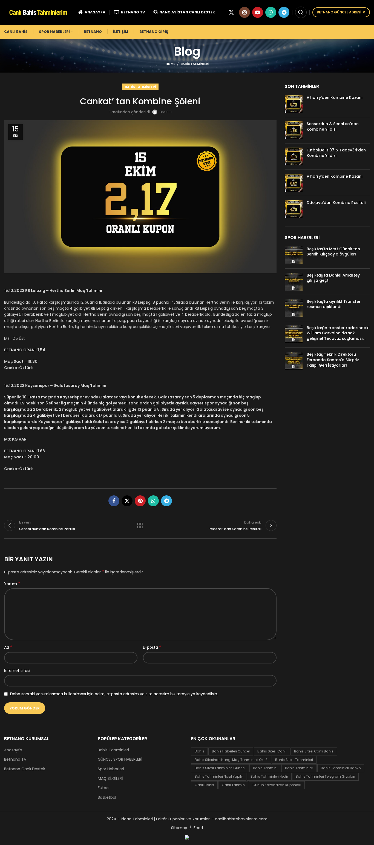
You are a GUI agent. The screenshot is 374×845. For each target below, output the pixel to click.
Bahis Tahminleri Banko (341, 768)
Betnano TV (15, 759)
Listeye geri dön (140, 525)
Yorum (12, 584)
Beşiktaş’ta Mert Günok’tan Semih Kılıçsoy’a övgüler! (333, 251)
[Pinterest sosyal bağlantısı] (140, 500)
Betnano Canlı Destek (24, 769)
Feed (198, 827)
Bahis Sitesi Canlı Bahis (313, 751)
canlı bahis (204, 785)
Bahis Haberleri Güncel (231, 751)
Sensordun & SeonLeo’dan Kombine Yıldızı (333, 126)
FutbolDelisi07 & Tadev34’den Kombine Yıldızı (336, 152)
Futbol (104, 788)
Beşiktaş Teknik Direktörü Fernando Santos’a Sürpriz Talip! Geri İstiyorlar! (333, 360)
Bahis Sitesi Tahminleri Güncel (220, 768)
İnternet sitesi (17, 670)
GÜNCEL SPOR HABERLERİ (120, 759)
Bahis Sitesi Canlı (271, 751)
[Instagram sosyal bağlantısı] (244, 12)
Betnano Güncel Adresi (339, 12)
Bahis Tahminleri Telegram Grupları (325, 776)
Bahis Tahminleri (195, 64)
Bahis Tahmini (265, 768)
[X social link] (231, 12)
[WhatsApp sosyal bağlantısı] (270, 12)
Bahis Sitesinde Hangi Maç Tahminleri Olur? (231, 759)
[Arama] (300, 12)
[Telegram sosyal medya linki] (283, 12)
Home (170, 64)
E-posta (152, 647)
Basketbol (107, 797)
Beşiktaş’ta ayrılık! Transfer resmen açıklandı (334, 304)
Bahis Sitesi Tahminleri (294, 759)
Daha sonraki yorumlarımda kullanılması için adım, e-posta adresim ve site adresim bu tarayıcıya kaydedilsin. (114, 694)
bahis (199, 751)
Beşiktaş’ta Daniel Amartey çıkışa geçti (333, 277)
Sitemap (179, 827)
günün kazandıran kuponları (276, 785)
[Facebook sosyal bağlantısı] (113, 500)
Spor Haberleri (111, 769)
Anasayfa (13, 750)
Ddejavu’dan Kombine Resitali (336, 202)
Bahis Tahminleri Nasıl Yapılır (219, 776)
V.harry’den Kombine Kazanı (335, 97)
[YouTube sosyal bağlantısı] (257, 12)
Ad (8, 647)
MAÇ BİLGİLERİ (110, 778)
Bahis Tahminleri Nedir (269, 776)
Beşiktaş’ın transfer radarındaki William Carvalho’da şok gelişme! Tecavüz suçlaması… (338, 333)
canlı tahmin (233, 785)
